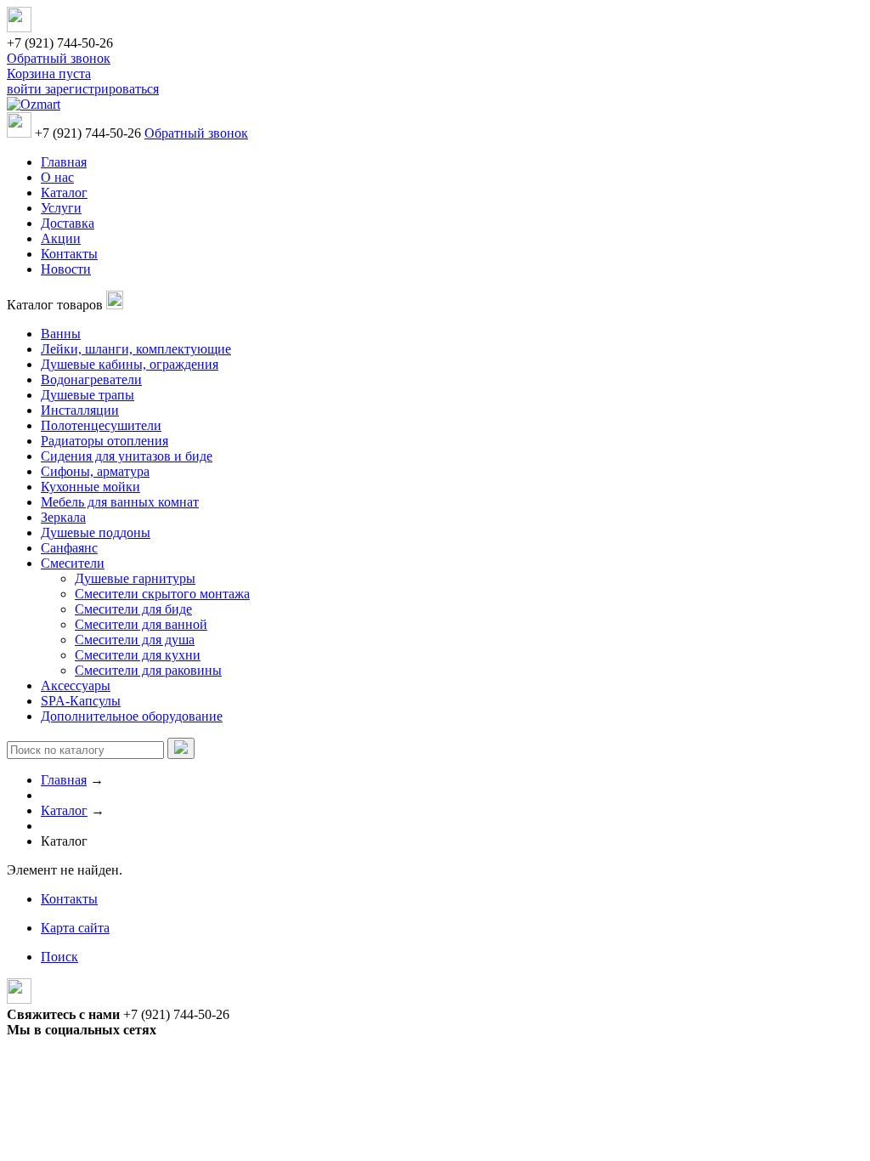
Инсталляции (80, 410)
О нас (57, 177)
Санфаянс (69, 548)
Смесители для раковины (148, 670)
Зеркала (63, 517)
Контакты (69, 253)
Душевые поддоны (95, 532)
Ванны (61, 333)
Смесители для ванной (141, 624)
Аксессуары (75, 685)
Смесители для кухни (138, 655)
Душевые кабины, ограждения (129, 364)
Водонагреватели (91, 379)
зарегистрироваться (102, 89)
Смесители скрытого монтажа (162, 593)
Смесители (73, 563)
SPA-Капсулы (81, 701)
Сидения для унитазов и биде (126, 456)
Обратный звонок (58, 58)
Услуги (61, 208)
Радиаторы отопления (104, 440)
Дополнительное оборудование (132, 716)
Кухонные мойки (90, 486)
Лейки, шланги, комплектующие (136, 349)
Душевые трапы (87, 395)
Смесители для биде (133, 609)
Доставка (67, 223)
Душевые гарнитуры (135, 578)
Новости (66, 269)
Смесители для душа (135, 639)
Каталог (64, 192)
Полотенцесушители (101, 425)
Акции (61, 238)
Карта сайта (75, 927)
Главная (64, 162)
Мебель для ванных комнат (120, 502)
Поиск (59, 956)
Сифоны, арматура (95, 471)
